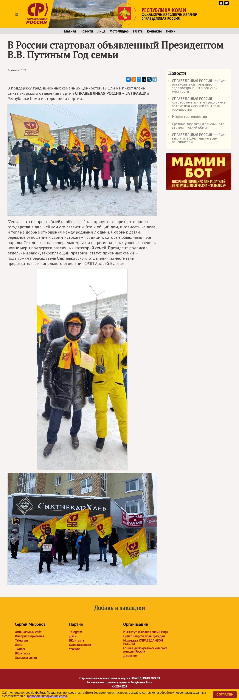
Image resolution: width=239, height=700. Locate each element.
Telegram (21, 640)
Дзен (18, 644)
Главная (70, 31)
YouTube (74, 649)
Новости (86, 31)
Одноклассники (26, 657)
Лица (101, 31)
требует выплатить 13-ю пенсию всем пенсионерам (197, 138)
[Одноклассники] (133, 79)
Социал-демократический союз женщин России (145, 649)
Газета (137, 31)
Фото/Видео (119, 31)
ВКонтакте (22, 653)
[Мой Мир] (139, 79)
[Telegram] (154, 79)
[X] (144, 79)
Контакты (154, 31)
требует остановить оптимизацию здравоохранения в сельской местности (197, 86)
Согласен (224, 694)
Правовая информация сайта (46, 696)
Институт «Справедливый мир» (145, 631)
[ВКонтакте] (128, 79)
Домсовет (130, 655)
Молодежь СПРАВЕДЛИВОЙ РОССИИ (143, 642)
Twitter (20, 649)
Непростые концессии (187, 117)
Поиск (170, 31)
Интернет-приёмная (29, 636)
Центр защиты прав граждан (144, 636)
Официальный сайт (28, 631)
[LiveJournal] (149, 79)
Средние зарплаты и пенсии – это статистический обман (196, 126)
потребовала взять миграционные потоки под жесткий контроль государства (196, 104)
